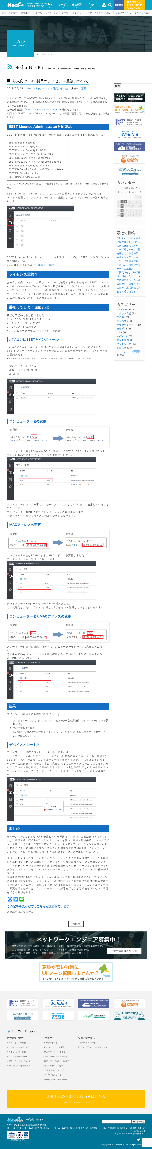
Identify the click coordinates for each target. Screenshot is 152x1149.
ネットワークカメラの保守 (55, 1056)
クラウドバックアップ (47, 12)
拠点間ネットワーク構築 (54, 1052)
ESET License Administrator (41, 109)
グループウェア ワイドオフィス (93, 1047)
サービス (63, 4)
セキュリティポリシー (124, 1133)
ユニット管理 (46, 264)
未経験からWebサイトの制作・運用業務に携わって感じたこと (129, 287)
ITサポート (26, 12)
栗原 (84, 88)
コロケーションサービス (19, 1047)
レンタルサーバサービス (19, 1056)
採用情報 (119, 5)
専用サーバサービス (17, 1052)
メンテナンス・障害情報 (87, 1128)
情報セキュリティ (126, 324)
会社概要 (77, 4)
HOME (42, 54)
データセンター (9, 12)
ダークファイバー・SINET (98, 12)
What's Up (33, 88)
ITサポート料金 (50, 1043)
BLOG (64, 1128)
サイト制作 (123, 340)
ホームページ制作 (87, 1043)
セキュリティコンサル (54, 1066)
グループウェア (142, 12)
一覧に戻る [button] (76, 924)
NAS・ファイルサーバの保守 (56, 1061)
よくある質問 (130, 1128)
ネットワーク (124, 343)
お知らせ (121, 347)
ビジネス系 (123, 320)
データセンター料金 (17, 1043)
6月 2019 (129, 187)
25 (122, 215)
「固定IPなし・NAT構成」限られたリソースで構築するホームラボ (129, 276)
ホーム (49, 4)
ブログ (90, 4)
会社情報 (111, 1128)
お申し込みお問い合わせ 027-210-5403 (134, 5)
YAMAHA (122, 336)
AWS (119, 332)
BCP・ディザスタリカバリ (20, 1061)
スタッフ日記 (50, 88)
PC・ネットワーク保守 (54, 1047)
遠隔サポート (139, 1133)
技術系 (120, 328)
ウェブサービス (123, 12)
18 (122, 210)
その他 (64, 88)
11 (122, 206)
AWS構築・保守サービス (19, 1066)
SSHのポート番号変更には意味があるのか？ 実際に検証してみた (129, 242)
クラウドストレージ (72, 12)
